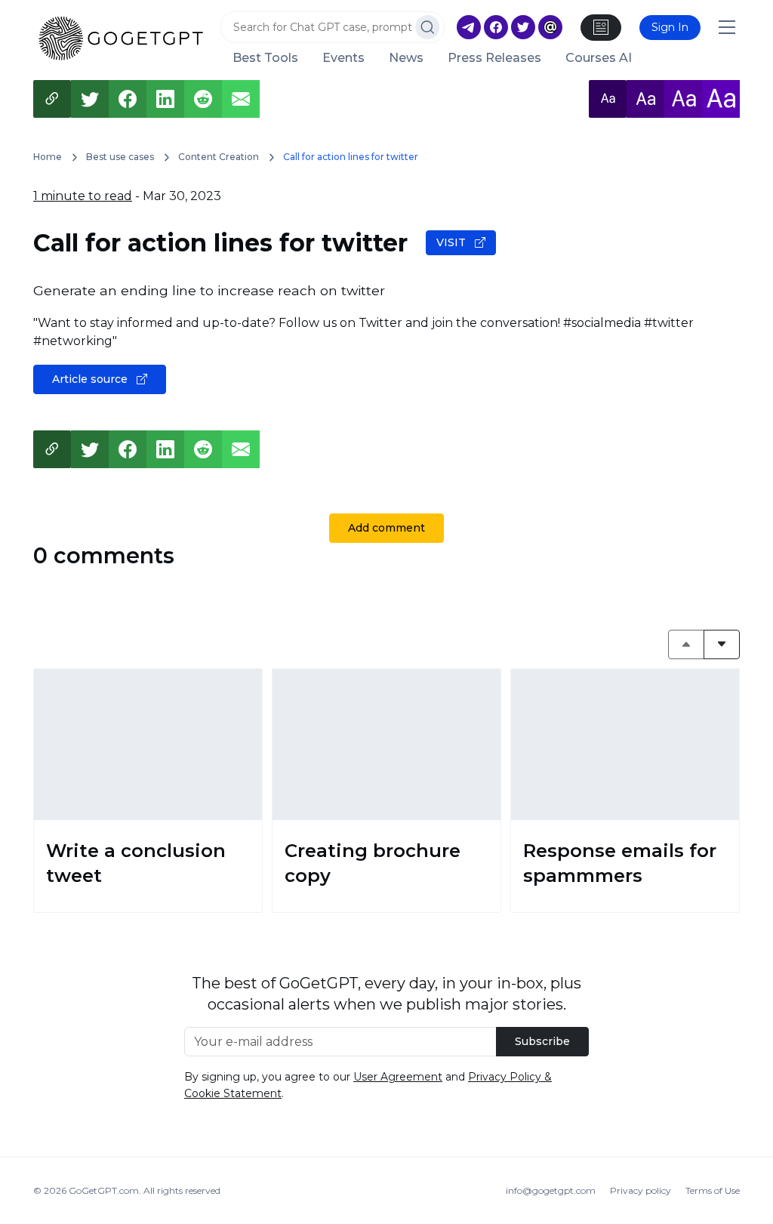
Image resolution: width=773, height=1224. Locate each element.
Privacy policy (640, 1190)
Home (47, 156)
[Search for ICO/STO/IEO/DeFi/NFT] (427, 27)
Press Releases (494, 58)
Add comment (386, 528)
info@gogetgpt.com (551, 1190)
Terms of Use (712, 1190)
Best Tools (265, 58)
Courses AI (598, 58)
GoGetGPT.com (104, 1190)
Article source (91, 379)
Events (343, 58)
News (406, 58)
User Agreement (397, 1077)
